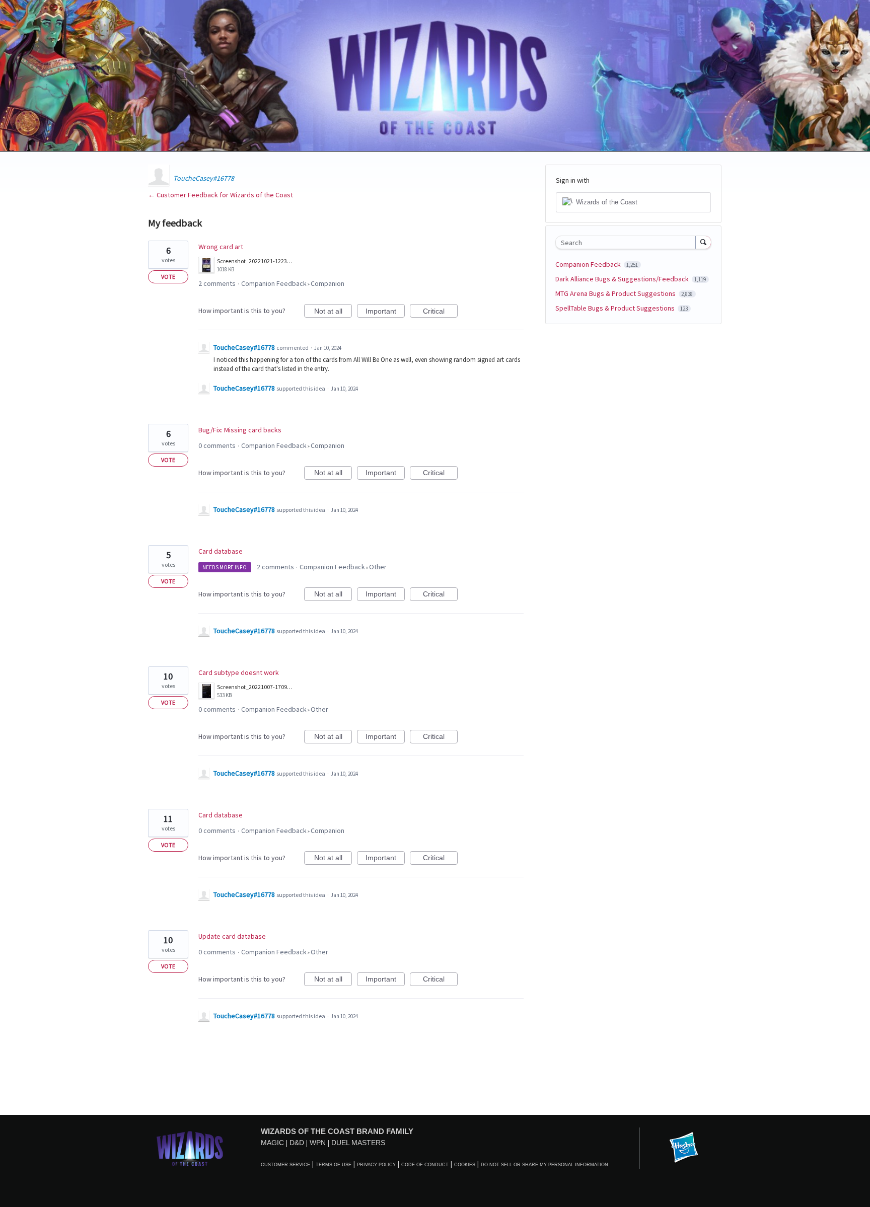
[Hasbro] (684, 1148)
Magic (272, 1143)
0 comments (217, 445)
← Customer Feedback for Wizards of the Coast (220, 194)
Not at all (333, 312)
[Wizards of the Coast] (190, 1148)
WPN (318, 1143)
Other (378, 566)
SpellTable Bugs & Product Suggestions (615, 308)
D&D (296, 1143)
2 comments (217, 283)
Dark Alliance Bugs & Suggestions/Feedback (622, 278)
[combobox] (628, 242)
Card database (220, 551)
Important (385, 312)
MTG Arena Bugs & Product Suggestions (616, 293)
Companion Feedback (274, 283)
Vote (168, 276)
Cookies (464, 1164)
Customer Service (285, 1164)
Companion (327, 283)
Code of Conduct (425, 1164)
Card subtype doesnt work (238, 672)
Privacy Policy (376, 1164)
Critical (440, 312)
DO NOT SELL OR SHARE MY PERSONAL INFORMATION (544, 1164)
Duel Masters (358, 1143)
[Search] (703, 242)
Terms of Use (333, 1164)
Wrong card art (220, 246)
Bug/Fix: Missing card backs (239, 429)
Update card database (232, 936)
